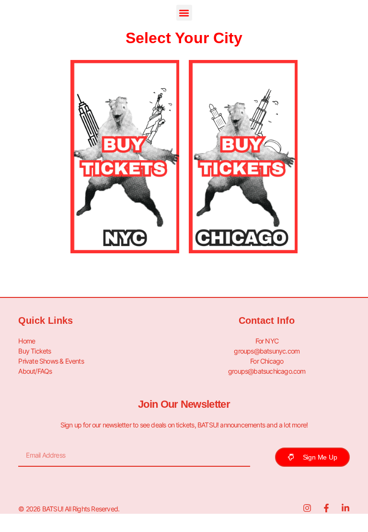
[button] (184, 13)
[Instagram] (307, 508)
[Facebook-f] (326, 508)
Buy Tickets (34, 351)
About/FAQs (35, 371)
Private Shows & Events (50, 361)
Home (26, 341)
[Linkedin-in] (345, 508)
